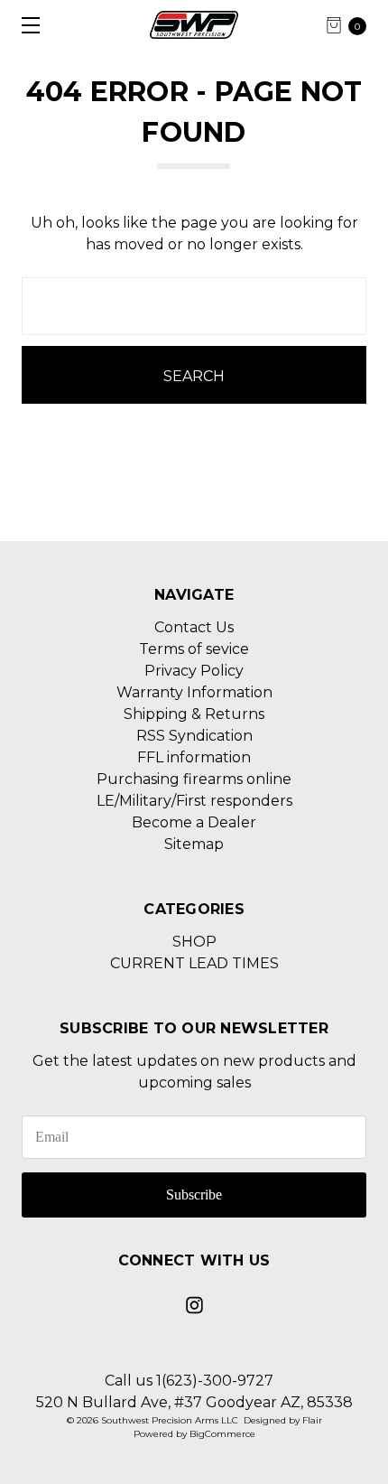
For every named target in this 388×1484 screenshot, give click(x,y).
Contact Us (194, 627)
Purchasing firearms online (194, 779)
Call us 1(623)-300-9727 (189, 1380)
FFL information (194, 757)
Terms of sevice (194, 649)
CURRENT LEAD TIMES (194, 963)
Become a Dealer (194, 822)
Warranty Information (194, 692)
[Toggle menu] (25, 25)
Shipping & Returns (194, 714)
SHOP (194, 941)
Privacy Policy (194, 670)
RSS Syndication (194, 735)
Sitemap (194, 844)
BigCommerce (222, 1434)
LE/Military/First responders (194, 800)
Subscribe (194, 1194)
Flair (312, 1420)
